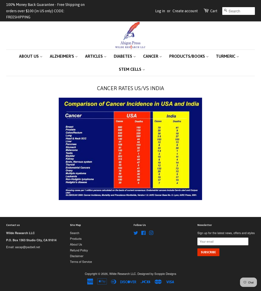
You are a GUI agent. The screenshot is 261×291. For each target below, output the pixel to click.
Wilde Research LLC (122, 273)
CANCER (151, 56)
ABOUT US (29, 56)
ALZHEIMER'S (62, 56)
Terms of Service (81, 261)
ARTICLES (94, 56)
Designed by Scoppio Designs (156, 273)
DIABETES (123, 56)
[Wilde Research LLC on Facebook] (143, 233)
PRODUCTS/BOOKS (187, 56)
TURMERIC (226, 56)
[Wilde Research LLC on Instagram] (151, 233)
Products (76, 238)
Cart (213, 11)
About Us (76, 244)
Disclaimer (76, 256)
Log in (160, 11)
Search (74, 233)
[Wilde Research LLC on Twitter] (136, 233)
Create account (185, 11)
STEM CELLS (130, 69)
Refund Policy (79, 250)
